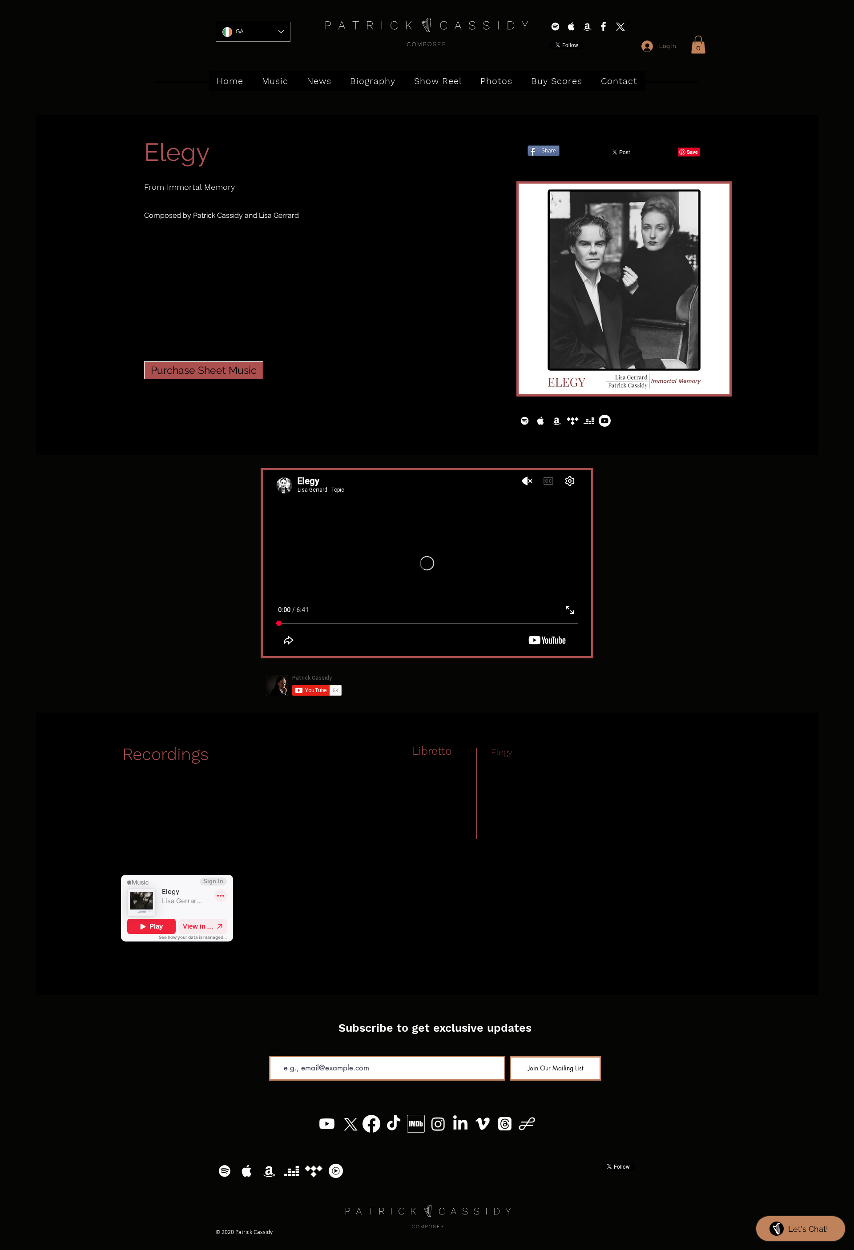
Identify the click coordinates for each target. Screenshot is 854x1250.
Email (276, 1049)
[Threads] (505, 1124)
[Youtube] (605, 421)
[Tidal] (573, 421)
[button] (698, 45)
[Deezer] (589, 421)
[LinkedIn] (460, 1124)
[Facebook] (371, 1124)
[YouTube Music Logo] (336, 1171)
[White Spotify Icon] (555, 26)
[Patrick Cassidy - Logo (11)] (527, 1124)
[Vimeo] (482, 1124)
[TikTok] (394, 1124)
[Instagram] (438, 1124)
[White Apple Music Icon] (571, 26)
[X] (619, 26)
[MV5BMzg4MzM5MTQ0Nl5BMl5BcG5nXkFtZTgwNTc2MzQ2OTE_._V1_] (416, 1124)
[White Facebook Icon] (603, 26)
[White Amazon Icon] (587, 26)
